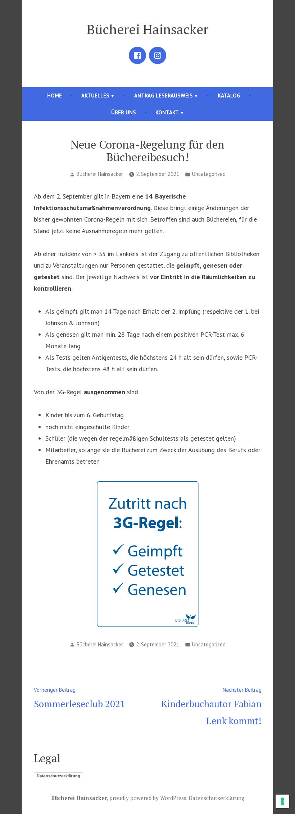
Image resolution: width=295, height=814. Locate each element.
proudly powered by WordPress (147, 797)
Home (54, 95)
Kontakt (167, 112)
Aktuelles (95, 95)
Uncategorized (209, 173)
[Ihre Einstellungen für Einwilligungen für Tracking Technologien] (282, 801)
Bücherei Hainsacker (147, 29)
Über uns (123, 112)
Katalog (229, 95)
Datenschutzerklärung (58, 775)
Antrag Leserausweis (163, 95)
